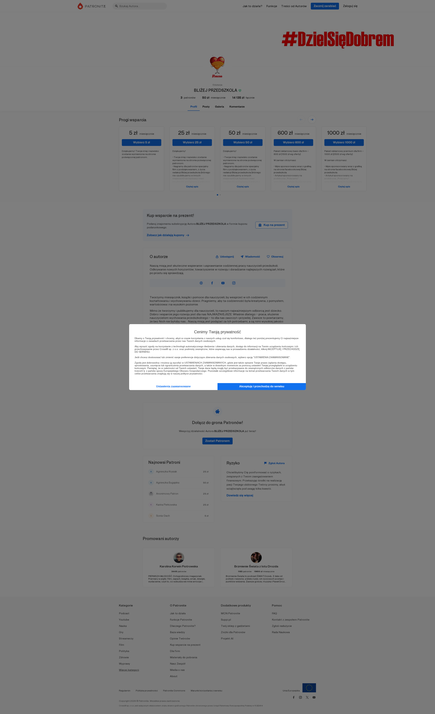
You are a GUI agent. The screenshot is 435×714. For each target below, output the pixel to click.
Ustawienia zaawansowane (173, 386)
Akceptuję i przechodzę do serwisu (261, 386)
